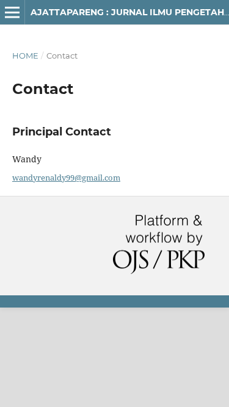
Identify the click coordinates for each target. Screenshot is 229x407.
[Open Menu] (12, 12)
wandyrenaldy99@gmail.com (66, 177)
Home (25, 55)
